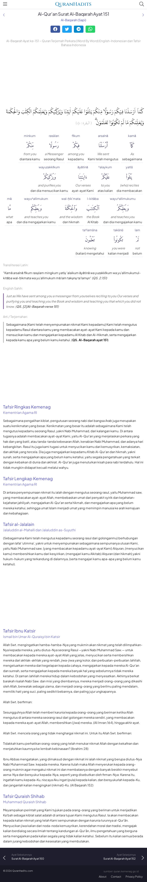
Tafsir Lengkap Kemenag (28, 481)
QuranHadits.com (22, 870)
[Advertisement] (73, 76)
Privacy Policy (134, 876)
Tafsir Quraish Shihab (24, 798)
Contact (116, 876)
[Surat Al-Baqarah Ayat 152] (143, 14)
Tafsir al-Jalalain (39, 527)
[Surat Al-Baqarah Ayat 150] (4, 14)
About (102, 876)
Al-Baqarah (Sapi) (73, 20)
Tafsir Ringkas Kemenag (27, 409)
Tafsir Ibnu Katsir (31, 633)
